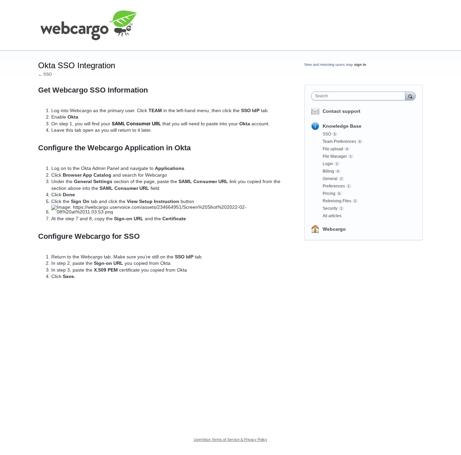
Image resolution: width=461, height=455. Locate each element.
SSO (327, 134)
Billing (328, 171)
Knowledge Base (342, 126)
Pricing (329, 193)
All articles (332, 215)
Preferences (334, 186)
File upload (333, 149)
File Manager (335, 156)
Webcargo (334, 229)
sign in (360, 64)
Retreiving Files (337, 201)
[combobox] (360, 96)
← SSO (45, 74)
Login (328, 163)
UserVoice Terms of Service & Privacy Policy (230, 439)
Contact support (341, 111)
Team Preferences (339, 141)
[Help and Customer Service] (88, 25)
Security (330, 208)
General (330, 178)
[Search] (410, 96)
